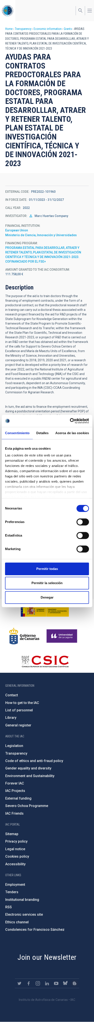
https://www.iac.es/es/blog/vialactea (74, 983)
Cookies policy (17, 856)
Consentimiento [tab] (17, 433)
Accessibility (15, 864)
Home (9, 29)
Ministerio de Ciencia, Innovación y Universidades (41, 235)
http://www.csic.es (45, 661)
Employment (15, 885)
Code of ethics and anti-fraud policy (34, 761)
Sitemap (11, 834)
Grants (68, 29)
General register (18, 725)
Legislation (14, 746)
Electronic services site (24, 914)
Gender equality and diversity (28, 768)
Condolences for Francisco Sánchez (34, 929)
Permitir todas (47, 569)
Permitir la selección (47, 583)
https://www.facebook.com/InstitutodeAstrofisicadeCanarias (28, 983)
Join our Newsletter (47, 957)
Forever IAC (14, 783)
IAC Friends (14, 813)
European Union (16, 230)
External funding (18, 798)
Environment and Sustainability (29, 776)
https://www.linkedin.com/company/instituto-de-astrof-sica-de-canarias (47, 983)
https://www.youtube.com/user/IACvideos (56, 983)
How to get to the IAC (22, 703)
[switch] (83, 521)
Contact (11, 695)
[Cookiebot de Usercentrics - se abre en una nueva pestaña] (70, 421)
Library (10, 718)
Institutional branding (22, 900)
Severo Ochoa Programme (26, 806)
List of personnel (19, 710)
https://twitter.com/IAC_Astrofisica (19, 983)
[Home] (7, 10)
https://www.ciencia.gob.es (45, 610)
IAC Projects (15, 791)
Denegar (47, 597)
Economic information (48, 29)
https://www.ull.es (62, 636)
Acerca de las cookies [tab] (72, 433)
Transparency (23, 29)
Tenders (11, 892)
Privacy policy (16, 841)
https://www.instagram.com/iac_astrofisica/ (37, 983)
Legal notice (15, 849)
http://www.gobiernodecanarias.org (24, 636)
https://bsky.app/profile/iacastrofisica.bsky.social (65, 983)
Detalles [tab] (42, 433)
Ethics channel (17, 922)
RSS (8, 907)
